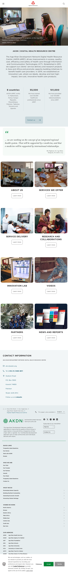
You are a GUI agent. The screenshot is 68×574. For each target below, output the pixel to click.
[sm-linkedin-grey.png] (57, 419)
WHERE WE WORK (9, 505)
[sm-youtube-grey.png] (54, 419)
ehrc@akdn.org (11, 366)
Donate (5, 456)
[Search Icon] (64, 3)
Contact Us (6, 481)
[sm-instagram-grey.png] (51, 419)
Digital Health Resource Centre (17, 412)
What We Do (7, 487)
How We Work (11, 409)
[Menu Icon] (3, 3)
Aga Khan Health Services (15, 410)
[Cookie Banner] (34, 564)
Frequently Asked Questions (10, 448)
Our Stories (6, 451)
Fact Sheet (6, 476)
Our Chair (5, 465)
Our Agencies (8, 532)
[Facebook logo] (45, 419)
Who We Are (7, 462)
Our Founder (6, 468)
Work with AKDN (7, 453)
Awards (5, 473)
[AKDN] (33, 3)
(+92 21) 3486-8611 (15, 371)
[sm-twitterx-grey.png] (48, 419)
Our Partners (6, 470)
